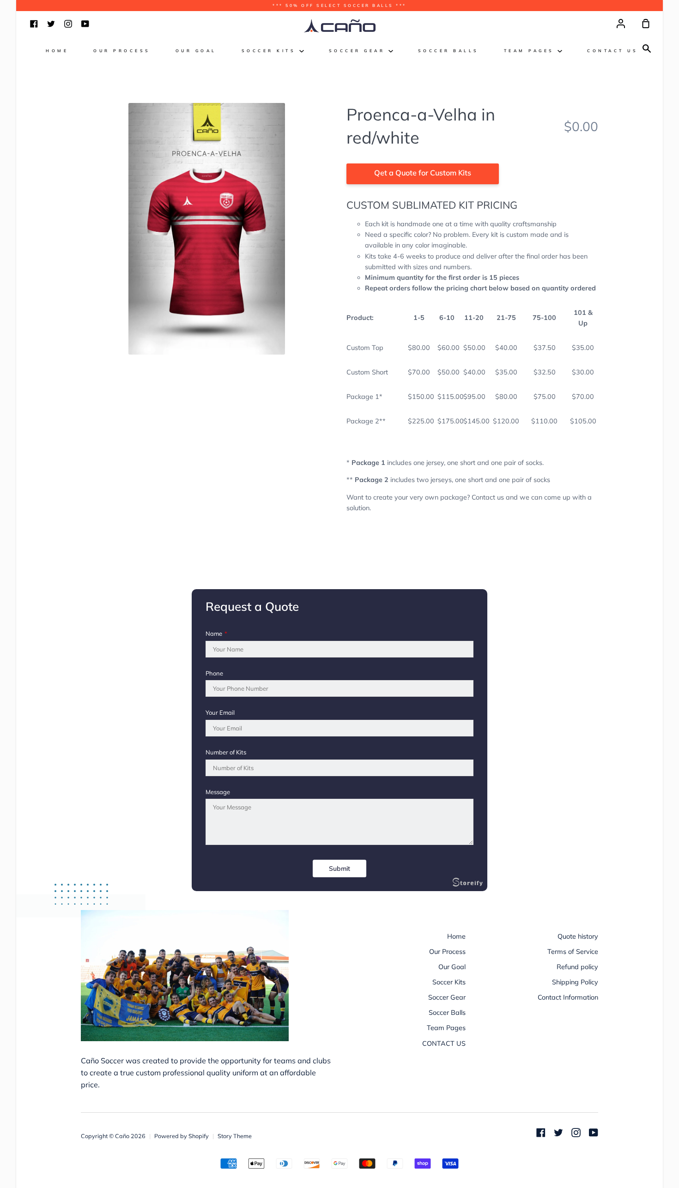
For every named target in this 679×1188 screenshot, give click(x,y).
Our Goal (196, 50)
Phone (214, 673)
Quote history (578, 936)
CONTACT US (612, 50)
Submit (339, 868)
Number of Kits (226, 752)
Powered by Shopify (181, 1136)
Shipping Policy (575, 982)
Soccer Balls (448, 50)
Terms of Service (572, 951)
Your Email (220, 712)
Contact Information (568, 997)
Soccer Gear (358, 50)
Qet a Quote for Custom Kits (422, 172)
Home (57, 50)
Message (218, 792)
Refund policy (577, 967)
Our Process (122, 50)
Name (216, 633)
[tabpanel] (207, 229)
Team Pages (531, 50)
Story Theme (235, 1136)
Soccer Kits (270, 50)
